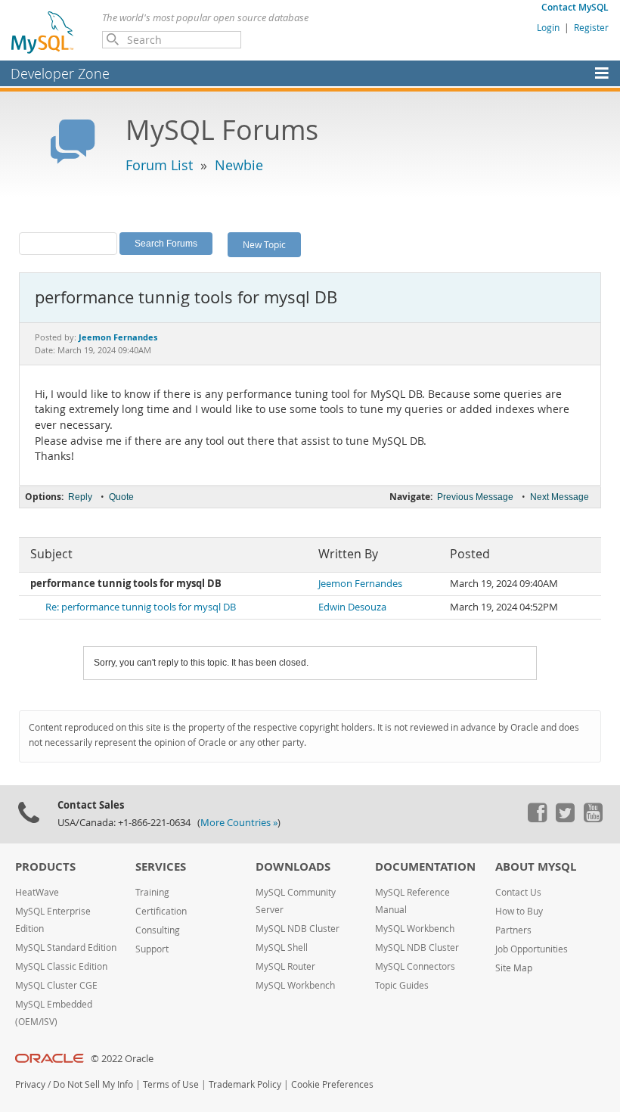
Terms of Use (171, 1084)
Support (152, 949)
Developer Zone (60, 73)
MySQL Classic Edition (61, 966)
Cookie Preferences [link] (332, 1084)
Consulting (157, 930)
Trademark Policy (245, 1084)
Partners (513, 930)
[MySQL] (43, 31)
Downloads (293, 866)
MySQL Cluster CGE (56, 985)
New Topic (264, 244)
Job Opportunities (531, 949)
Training (152, 892)
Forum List (159, 165)
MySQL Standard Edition (65, 947)
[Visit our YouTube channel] (593, 818)
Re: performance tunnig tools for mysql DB (140, 607)
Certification (161, 911)
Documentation (425, 866)
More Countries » (238, 822)
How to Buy (519, 911)
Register (591, 27)
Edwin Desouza (352, 607)
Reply (80, 497)
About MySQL (535, 866)
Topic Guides (402, 985)
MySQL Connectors (415, 966)
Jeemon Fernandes (360, 583)
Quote (121, 497)
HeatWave (37, 892)
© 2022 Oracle (122, 1058)
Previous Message (475, 497)
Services (160, 866)
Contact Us (518, 892)
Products (45, 866)
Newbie (239, 165)
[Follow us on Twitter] (565, 818)
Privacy (30, 1084)
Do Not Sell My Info (93, 1084)
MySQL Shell (282, 947)
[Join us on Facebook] (537, 818)
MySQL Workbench (295, 985)
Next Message (559, 497)
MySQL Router (285, 966)
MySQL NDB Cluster (297, 928)
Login (548, 27)
